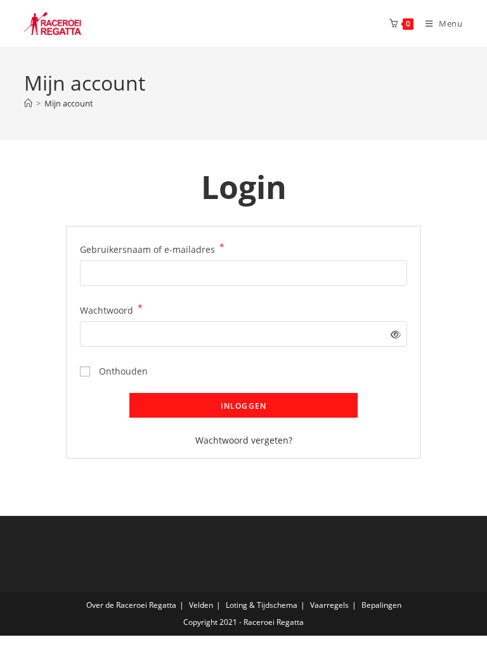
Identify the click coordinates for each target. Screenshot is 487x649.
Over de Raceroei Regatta (131, 605)
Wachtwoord (111, 309)
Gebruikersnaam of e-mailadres (152, 248)
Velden (201, 605)
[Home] (28, 103)
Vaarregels (329, 605)
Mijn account (68, 103)
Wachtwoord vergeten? (243, 440)
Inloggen (244, 406)
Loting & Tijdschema (261, 605)
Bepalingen (381, 605)
